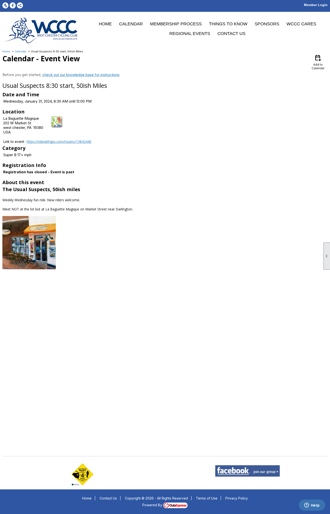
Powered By (152, 505)
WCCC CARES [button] (301, 23)
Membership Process (176, 23)
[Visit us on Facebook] (13, 5)
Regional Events (189, 33)
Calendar (131, 23)
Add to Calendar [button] (318, 62)
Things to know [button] (228, 23)
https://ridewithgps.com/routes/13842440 (59, 141)
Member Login (316, 5)
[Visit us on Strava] (5, 5)
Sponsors (267, 23)
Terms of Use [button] (206, 498)
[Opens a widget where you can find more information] (312, 506)
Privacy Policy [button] (236, 498)
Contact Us (231, 33)
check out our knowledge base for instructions (81, 74)
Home (105, 23)
